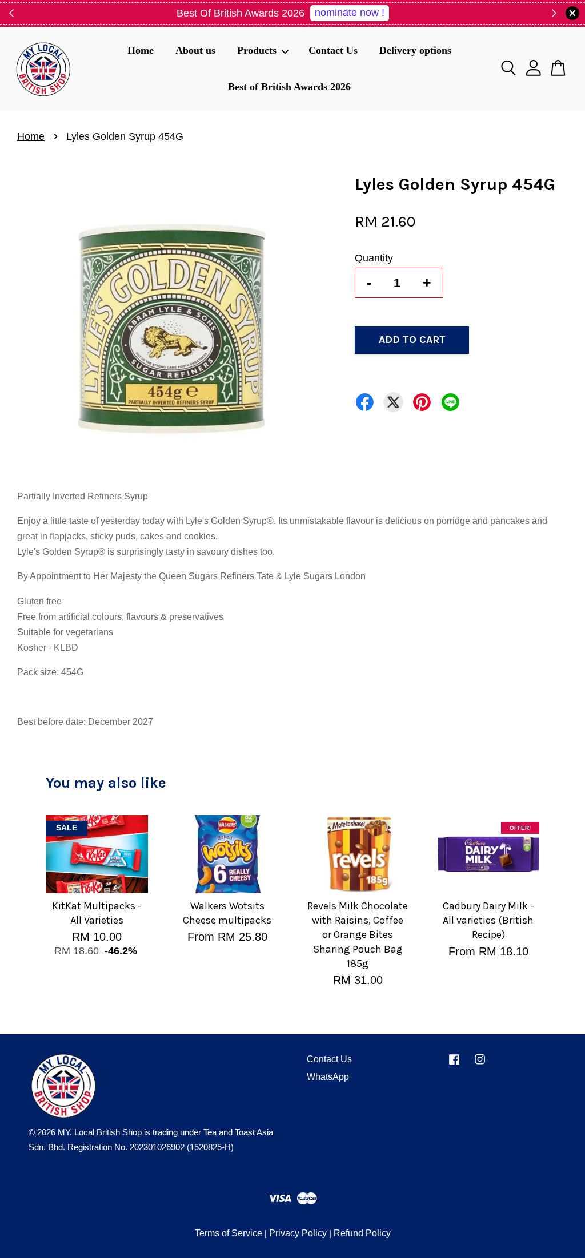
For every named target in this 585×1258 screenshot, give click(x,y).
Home (140, 50)
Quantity (374, 258)
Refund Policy (362, 1233)
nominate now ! (349, 12)
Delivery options (415, 50)
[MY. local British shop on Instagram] (480, 1064)
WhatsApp (328, 1077)
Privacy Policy (298, 1233)
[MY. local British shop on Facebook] (454, 1064)
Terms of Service (228, 1233)
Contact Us (333, 50)
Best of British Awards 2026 (289, 86)
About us (195, 50)
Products (257, 50)
